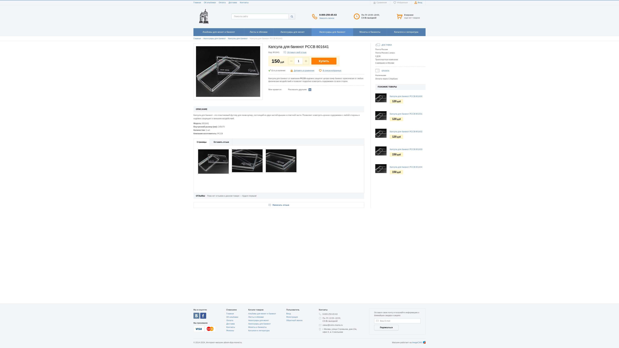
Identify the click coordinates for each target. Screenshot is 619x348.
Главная (197, 2)
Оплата (222, 2)
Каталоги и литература (259, 330)
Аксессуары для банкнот (259, 324)
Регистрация (292, 317)
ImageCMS (417, 342)
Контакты (244, 2)
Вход (288, 314)
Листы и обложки (256, 317)
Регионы (230, 330)
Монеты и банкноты (257, 327)
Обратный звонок (294, 320)
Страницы (201, 142)
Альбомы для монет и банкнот (262, 314)
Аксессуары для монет (258, 320)
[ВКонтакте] (310, 89)
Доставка (233, 2)
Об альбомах (210, 2)
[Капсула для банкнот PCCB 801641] (228, 72)
